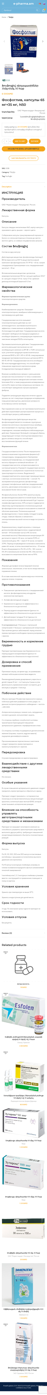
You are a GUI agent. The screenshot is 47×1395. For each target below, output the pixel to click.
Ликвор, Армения (23, 1042)
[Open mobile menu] (3, 3)
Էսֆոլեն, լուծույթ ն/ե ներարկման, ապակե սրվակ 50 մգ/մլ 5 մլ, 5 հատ (23, 1038)
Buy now (34, 141)
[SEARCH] (37, 10)
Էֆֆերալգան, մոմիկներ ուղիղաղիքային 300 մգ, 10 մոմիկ (23, 1310)
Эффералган (23, 1315)
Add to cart (20, 141)
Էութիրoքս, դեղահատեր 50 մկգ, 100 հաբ (23, 1140)
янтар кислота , (23, 984)
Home (4, 17)
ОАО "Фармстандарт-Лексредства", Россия (23, 1256)
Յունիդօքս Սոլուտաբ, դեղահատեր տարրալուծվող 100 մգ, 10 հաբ (23, 1369)
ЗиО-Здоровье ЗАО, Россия (23, 1373)
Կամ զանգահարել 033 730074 (23, 158)
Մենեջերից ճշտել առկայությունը (23, 149)
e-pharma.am (23, 3)
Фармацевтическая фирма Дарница (23, 1101)
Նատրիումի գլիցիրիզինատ (32, 117)
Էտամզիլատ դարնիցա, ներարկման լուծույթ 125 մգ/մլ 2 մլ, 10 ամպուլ (23, 1096)
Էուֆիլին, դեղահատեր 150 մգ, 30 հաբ (23, 1253)
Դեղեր (10, 17)
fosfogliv (8, 176)
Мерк (23, 1144)
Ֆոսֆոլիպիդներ (38, 119)
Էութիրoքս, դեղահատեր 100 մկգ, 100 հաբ (23, 1197)
